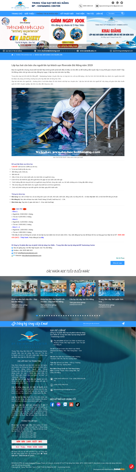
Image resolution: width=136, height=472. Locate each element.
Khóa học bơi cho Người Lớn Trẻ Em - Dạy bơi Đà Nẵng (24, 300)
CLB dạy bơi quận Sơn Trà (109, 299)
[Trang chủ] (13, 54)
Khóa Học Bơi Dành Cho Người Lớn (48, 55)
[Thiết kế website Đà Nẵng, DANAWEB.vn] (119, 469)
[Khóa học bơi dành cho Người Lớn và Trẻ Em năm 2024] (68, 34)
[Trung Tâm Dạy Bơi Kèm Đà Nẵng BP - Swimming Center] (20, 6)
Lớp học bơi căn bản (92, 76)
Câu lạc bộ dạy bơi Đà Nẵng (53, 299)
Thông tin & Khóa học (24, 55)
